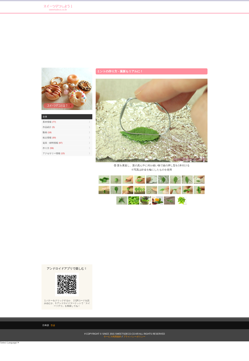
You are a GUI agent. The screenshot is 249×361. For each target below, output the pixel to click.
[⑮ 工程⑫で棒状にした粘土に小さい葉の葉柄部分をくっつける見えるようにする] (187, 194)
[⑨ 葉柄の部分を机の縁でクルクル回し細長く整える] (104, 194)
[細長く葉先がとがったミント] (157, 204)
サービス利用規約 (112, 336)
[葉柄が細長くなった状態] (116, 194)
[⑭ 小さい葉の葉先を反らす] (175, 194)
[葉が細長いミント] (146, 204)
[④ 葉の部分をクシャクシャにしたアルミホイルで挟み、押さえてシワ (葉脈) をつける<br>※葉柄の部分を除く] (152, 183)
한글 (53, 325)
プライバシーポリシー (134, 336)
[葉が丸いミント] (134, 204)
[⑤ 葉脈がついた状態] (163, 183)
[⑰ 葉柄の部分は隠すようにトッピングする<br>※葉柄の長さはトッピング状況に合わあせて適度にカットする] (122, 204)
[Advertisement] (125, 40)
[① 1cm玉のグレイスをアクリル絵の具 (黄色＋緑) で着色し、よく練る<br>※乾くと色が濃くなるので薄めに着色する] (116, 183)
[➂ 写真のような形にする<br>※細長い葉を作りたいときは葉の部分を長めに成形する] (140, 183)
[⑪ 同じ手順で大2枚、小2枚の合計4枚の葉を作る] (140, 194)
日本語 (45, 325)
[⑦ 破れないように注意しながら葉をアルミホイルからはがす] (187, 183)
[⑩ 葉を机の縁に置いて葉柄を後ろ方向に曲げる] (128, 194)
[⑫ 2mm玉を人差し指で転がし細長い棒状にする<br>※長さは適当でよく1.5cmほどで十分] (152, 194)
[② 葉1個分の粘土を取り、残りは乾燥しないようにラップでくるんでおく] (128, 183)
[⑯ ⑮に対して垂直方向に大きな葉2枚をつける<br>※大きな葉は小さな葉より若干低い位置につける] (199, 194)
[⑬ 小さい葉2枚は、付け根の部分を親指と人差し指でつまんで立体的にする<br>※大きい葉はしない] (163, 194)
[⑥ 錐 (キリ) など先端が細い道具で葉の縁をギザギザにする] (175, 183)
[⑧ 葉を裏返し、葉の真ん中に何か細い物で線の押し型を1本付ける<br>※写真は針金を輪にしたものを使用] (199, 183)
